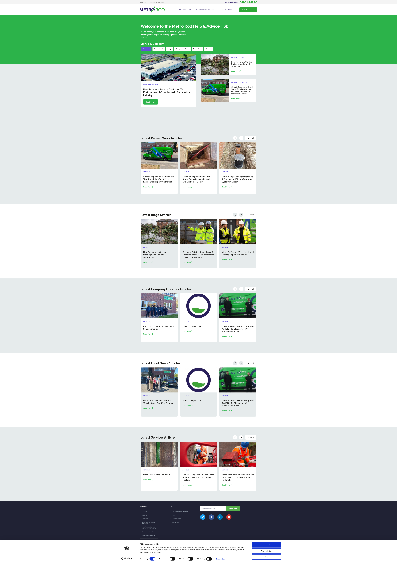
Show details (220, 559)
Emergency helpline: (240, 2)
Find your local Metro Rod (180, 511)
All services (183, 10)
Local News (197, 49)
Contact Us (175, 522)
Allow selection (266, 551)
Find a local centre (248, 10)
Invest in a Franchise (157, 2)
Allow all (266, 545)
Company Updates (182, 49)
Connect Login (176, 518)
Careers (144, 515)
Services (209, 49)
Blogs (170, 49)
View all (251, 138)
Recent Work (158, 49)
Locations (145, 518)
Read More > (150, 102)
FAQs (173, 515)
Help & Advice (228, 10)
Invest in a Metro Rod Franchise (148, 522)
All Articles (146, 49)
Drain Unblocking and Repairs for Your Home (149, 527)
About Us (143, 2)
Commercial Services (205, 10)
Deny (266, 557)
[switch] (172, 559)
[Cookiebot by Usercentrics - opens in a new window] (127, 559)
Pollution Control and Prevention (148, 535)
